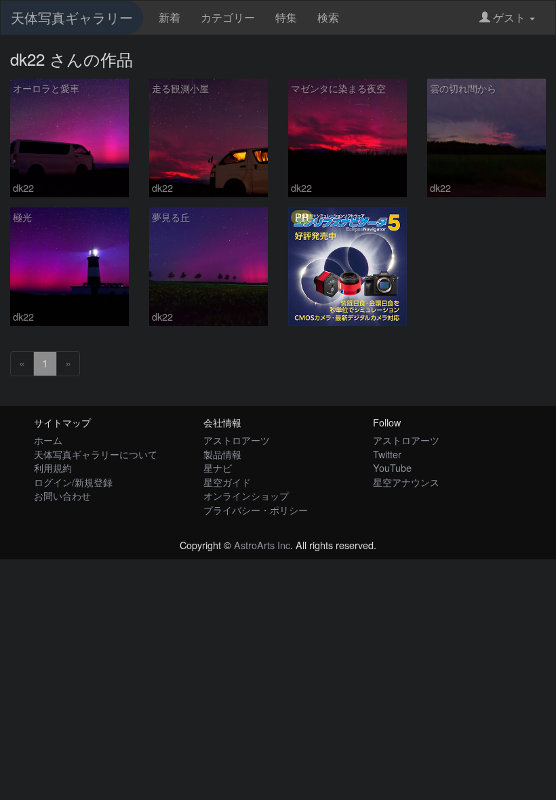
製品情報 (222, 454)
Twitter (387, 454)
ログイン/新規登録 (73, 482)
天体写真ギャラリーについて (95, 454)
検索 (328, 17)
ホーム (48, 440)
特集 (286, 17)
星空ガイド (227, 482)
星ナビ (217, 467)
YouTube (392, 467)
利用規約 (53, 467)
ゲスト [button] (509, 17)
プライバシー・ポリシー (255, 509)
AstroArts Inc (262, 545)
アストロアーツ (236, 440)
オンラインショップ (246, 495)
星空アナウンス (406, 482)
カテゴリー (228, 17)
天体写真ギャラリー (72, 17)
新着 (169, 17)
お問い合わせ (62, 495)
